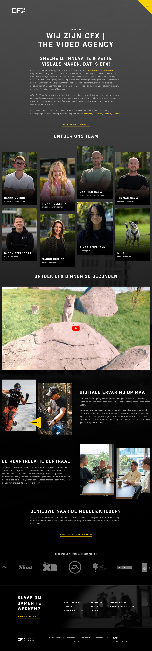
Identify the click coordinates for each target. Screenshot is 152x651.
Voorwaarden (55, 638)
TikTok (117, 114)
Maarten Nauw (107, 70)
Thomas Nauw (91, 70)
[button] (147, 6)
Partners (71, 638)
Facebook (97, 114)
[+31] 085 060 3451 (119, 602)
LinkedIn (107, 114)
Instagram (87, 114)
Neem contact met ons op (74, 534)
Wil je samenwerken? (74, 124)
